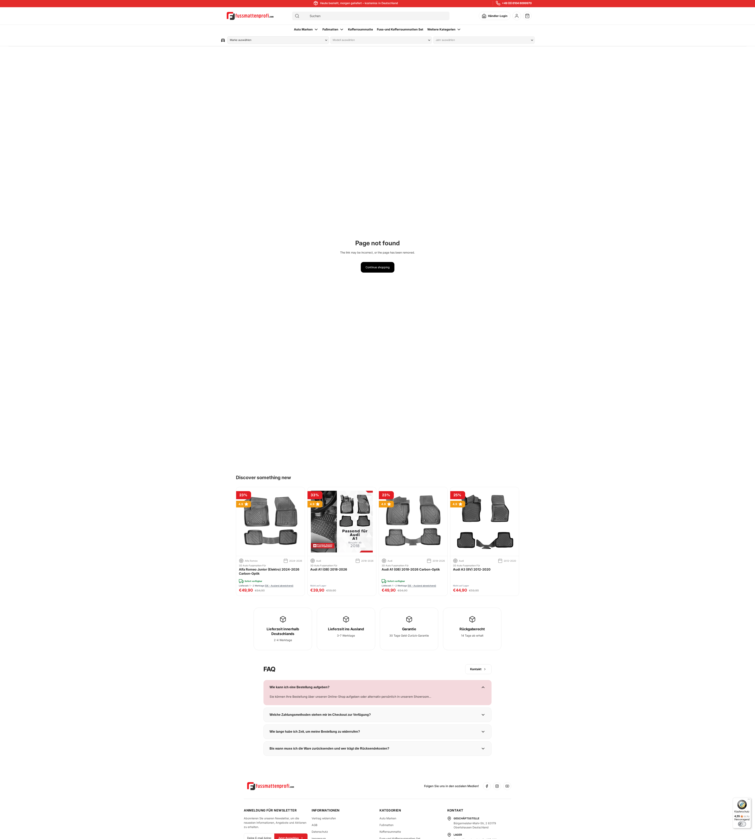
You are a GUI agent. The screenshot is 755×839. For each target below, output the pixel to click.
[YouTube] (507, 786)
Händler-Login (497, 15)
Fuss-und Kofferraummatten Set (400, 29)
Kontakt (476, 669)
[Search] (297, 16)
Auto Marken (303, 29)
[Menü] (748, 800)
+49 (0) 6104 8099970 (517, 3)
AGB (314, 825)
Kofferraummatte (360, 29)
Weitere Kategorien (441, 29)
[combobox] (374, 16)
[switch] (742, 824)
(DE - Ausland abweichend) (279, 585)
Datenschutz (320, 831)
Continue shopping (378, 267)
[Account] (516, 16)
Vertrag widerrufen (324, 818)
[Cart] (527, 16)
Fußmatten (330, 29)
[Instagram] (497, 786)
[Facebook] (487, 786)
